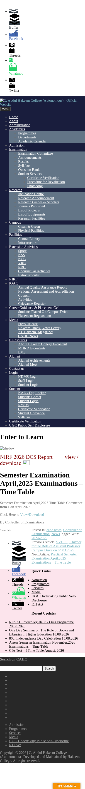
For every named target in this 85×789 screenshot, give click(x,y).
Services (38, 588)
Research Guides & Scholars (38, 202)
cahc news (53, 530)
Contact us (16, 368)
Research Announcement (36, 198)
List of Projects (29, 210)
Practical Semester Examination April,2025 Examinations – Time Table (54, 558)
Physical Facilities (31, 230)
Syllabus (24, 165)
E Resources (18, 340)
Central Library (29, 239)
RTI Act (37, 604)
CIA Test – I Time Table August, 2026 (36, 650)
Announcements (29, 157)
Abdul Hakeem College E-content (42, 344)
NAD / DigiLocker (32, 393)
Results (23, 161)
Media (13, 320)
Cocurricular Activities (34, 271)
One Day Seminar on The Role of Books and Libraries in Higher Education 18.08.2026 (41, 632)
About (13, 121)
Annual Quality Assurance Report (42, 287)
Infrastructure (27, 243)
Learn (35, 436)
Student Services (30, 174)
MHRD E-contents (31, 348)
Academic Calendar (32, 141)
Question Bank (29, 170)
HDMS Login (28, 376)
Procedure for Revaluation (46, 182)
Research (15, 190)
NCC (22, 259)
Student (14, 389)
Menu (5, 109)
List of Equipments (31, 214)
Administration (19, 125)
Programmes (27, 133)
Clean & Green (29, 226)
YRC (22, 263)
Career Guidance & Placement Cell (34, 308)
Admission (16, 145)
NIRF (13, 279)
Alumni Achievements (34, 360)
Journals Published (31, 206)
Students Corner (29, 397)
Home (13, 117)
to (22, 436)
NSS (21, 255)
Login (13, 372)
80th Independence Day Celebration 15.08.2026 (43, 638)
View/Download (32, 514)
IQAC (13, 283)
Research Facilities (31, 218)
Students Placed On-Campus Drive (43, 312)
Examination (18, 149)
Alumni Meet (27, 364)
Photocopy (35, 186)
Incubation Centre (31, 194)
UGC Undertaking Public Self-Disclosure (39, 741)
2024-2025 (39, 538)
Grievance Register (32, 303)
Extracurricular (28, 275)
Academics (17, 129)
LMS (22, 352)
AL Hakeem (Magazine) (35, 332)
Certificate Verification (43, 178)
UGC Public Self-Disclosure (29, 425)
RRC (22, 267)
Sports (22, 251)
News (55, 534)
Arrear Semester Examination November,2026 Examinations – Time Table (42, 644)
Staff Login (26, 381)
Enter (8, 436)
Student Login (28, 385)
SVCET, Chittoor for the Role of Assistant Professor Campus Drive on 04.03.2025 (56, 546)
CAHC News (28, 336)
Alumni (14, 356)
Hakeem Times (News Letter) (39, 328)
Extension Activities (23, 247)
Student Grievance (31, 413)
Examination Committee (35, 153)
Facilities (15, 234)
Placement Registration (34, 316)
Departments (27, 137)
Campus (15, 222)
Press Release (28, 324)
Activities (25, 299)
